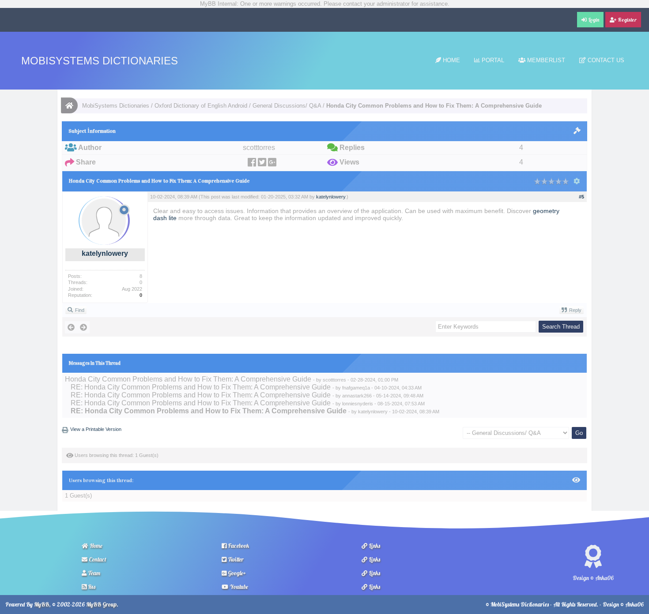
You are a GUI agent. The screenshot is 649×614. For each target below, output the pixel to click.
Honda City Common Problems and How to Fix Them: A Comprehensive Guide (188, 379)
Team (93, 573)
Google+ (236, 573)
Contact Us (605, 60)
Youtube (238, 586)
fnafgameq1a (356, 387)
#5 (581, 196)
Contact (96, 559)
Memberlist (545, 60)
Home (450, 60)
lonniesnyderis (357, 403)
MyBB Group (101, 604)
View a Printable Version (95, 429)
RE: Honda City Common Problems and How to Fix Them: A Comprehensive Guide (201, 387)
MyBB (41, 604)
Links (373, 545)
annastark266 (357, 395)
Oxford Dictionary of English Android (201, 105)
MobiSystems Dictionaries (99, 61)
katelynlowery (105, 253)
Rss (91, 586)
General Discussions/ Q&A (287, 105)
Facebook (237, 545)
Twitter (235, 559)
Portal (492, 60)
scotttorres (334, 379)
